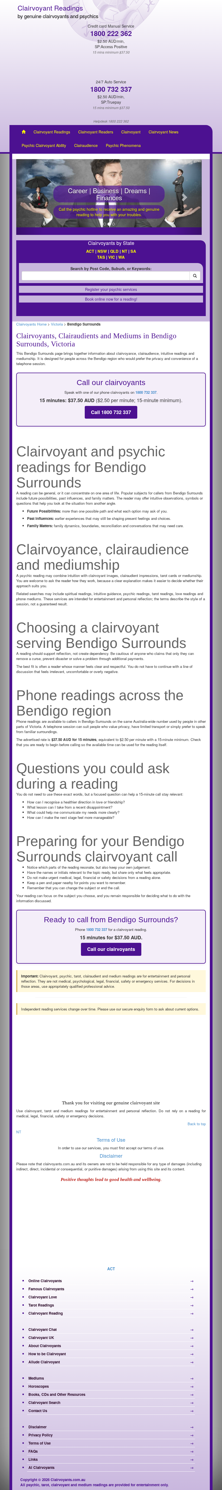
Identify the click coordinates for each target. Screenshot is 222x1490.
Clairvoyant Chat (42, 1329)
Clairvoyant (131, 131)
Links (33, 1459)
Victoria (57, 324)
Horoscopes (38, 1386)
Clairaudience (86, 145)
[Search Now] (195, 275)
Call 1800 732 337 (111, 412)
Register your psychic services (111, 289)
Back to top (197, 1123)
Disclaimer (111, 1155)
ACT (90, 251)
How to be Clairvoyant (47, 1353)
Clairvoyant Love (42, 1296)
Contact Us (37, 1410)
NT (124, 251)
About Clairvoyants (44, 1345)
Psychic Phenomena (123, 145)
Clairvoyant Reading (45, 1313)
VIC (111, 257)
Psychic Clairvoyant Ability (44, 145)
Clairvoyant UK (41, 1337)
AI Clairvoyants (41, 1467)
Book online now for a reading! (111, 299)
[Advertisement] (111, 1057)
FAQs (33, 1451)
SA (133, 251)
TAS (101, 257)
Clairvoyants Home (31, 324)
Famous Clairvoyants (46, 1288)
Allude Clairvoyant (44, 1361)
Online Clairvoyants (45, 1280)
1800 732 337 (145, 392)
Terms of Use (111, 1139)
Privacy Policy (40, 1435)
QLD (114, 251)
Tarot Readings (41, 1305)
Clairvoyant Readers (95, 131)
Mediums (36, 1378)
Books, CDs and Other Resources (56, 1394)
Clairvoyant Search (44, 1402)
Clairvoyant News (163, 131)
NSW (102, 251)
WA (121, 257)
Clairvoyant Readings (52, 131)
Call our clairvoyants (111, 949)
